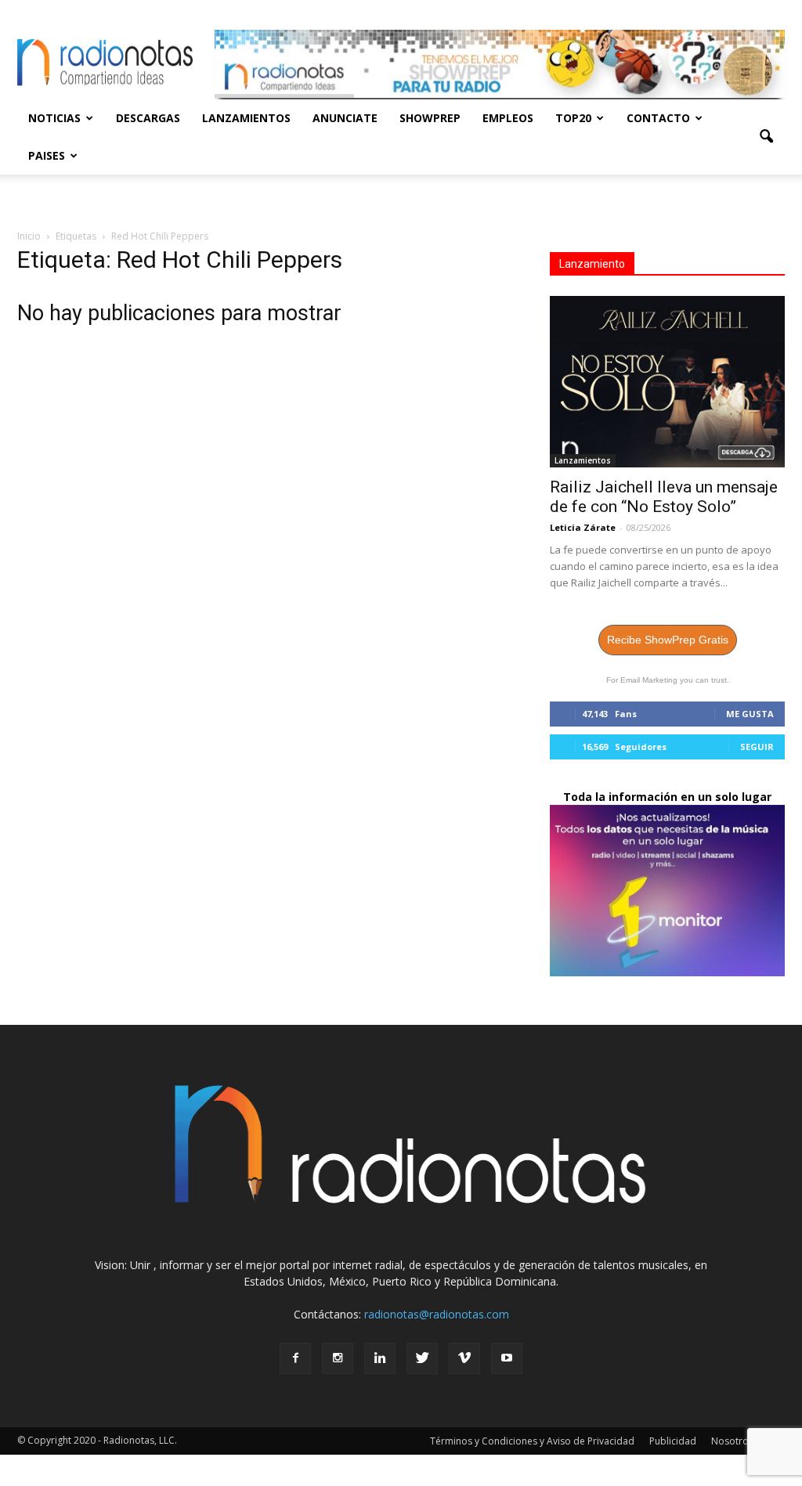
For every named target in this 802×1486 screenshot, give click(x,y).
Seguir (757, 746)
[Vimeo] (464, 1358)
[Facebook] (295, 1358)
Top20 (573, 117)
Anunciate (345, 117)
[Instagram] (337, 1358)
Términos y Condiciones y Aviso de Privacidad (532, 1441)
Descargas (148, 117)
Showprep (430, 117)
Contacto (658, 117)
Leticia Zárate (583, 527)
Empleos (507, 117)
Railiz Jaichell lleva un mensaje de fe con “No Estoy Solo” (664, 497)
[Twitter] (422, 1358)
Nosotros (732, 1441)
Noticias (54, 117)
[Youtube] (506, 1358)
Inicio (29, 236)
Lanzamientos (246, 117)
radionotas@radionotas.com (436, 1314)
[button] (766, 137)
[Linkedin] (380, 1358)
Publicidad (672, 1441)
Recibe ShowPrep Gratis (667, 639)
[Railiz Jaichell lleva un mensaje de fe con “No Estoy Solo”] (667, 381)
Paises (46, 155)
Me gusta (750, 714)
